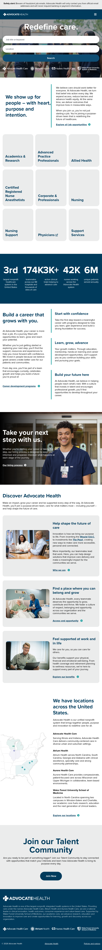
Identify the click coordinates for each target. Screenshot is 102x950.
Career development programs (19, 386)
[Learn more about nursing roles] (84, 187)
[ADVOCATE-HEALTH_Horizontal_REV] (15, 14)
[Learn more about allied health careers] (84, 150)
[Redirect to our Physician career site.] (51, 225)
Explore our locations (64, 815)
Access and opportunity (65, 620)
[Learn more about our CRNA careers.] (18, 187)
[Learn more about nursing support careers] (18, 225)
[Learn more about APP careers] (51, 150)
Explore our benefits (64, 677)
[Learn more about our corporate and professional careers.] (51, 187)
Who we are (59, 570)
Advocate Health (51, 943)
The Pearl (78, 539)
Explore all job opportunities (71, 124)
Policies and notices (92, 943)
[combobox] (51, 39)
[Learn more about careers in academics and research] (18, 150)
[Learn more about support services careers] (84, 225)
